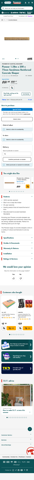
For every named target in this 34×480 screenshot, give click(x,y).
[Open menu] (2, 2)
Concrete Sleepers (12, 20)
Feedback (22, 457)
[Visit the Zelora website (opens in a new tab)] (14, 12)
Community (5, 457)
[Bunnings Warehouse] (17, 3)
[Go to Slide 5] (16, 191)
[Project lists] (29, 2)
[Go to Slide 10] (22, 417)
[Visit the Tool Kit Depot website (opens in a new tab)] (22, 12)
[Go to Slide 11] (24, 417)
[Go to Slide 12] (26, 417)
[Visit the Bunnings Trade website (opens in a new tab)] (30, 12)
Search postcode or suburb (10, 150)
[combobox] (17, 8)
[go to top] (30, 429)
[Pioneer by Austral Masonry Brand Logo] (30, 58)
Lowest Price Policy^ (8, 16)
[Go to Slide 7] (20, 334)
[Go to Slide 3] (18, 58)
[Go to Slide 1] (15, 58)
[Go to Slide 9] (23, 191)
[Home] (2, 20)
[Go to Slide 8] (21, 191)
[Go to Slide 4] (14, 191)
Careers (28, 457)
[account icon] (25, 2)
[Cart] (32, 2)
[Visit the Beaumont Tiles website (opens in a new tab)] (5, 12)
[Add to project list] (12, 88)
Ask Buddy (26, 94)
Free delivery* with (23, 16)
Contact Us (14, 457)
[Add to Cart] (28, 186)
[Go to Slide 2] (11, 191)
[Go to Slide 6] (18, 191)
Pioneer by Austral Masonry (12, 64)
